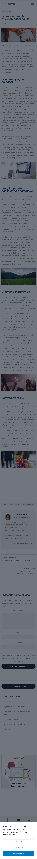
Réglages (18, 842)
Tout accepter (18, 853)
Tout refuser (18, 847)
